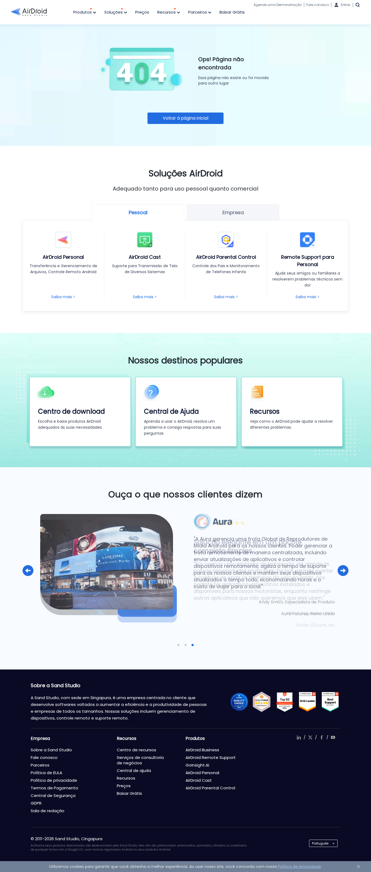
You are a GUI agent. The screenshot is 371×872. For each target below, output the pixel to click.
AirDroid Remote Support (211, 757)
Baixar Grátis (232, 12)
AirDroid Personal (202, 773)
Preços (142, 12)
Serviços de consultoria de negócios (140, 760)
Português (320, 843)
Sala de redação (47, 811)
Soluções (114, 12)
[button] (28, 570)
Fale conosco (317, 4)
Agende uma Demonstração (278, 4)
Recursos (167, 12)
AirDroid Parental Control (210, 788)
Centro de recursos (136, 750)
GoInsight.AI (197, 765)
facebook (321, 737)
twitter (310, 737)
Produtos (83, 12)
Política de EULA (46, 773)
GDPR (36, 803)
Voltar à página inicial (185, 118)
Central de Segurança (53, 795)
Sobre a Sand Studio (51, 750)
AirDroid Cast (199, 780)
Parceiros (198, 12)
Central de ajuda (134, 770)
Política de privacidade (54, 780)
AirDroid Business (202, 750)
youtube (333, 737)
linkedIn (299, 737)
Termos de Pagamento (54, 788)
